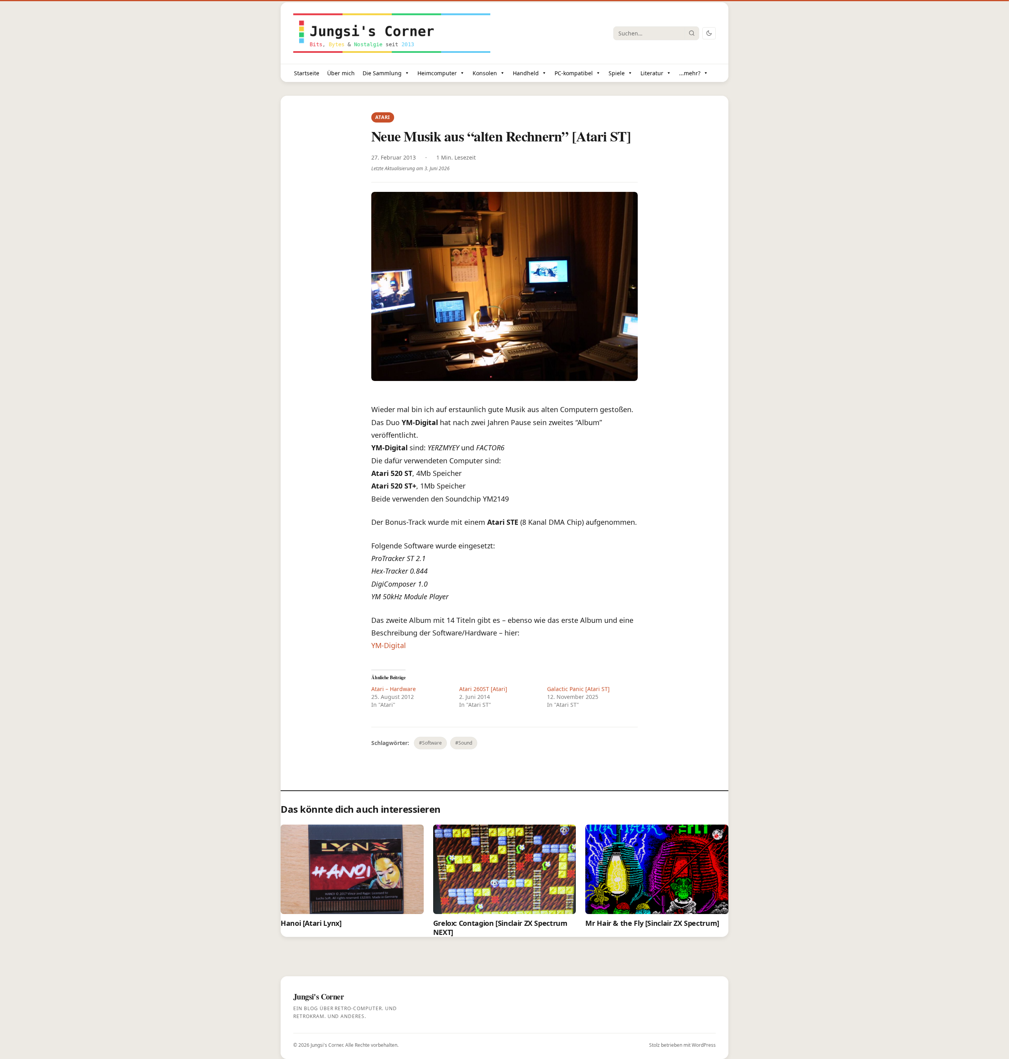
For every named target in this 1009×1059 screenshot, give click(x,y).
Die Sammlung (382, 73)
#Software (430, 742)
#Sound (463, 742)
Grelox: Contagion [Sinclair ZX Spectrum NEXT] (500, 927)
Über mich (341, 73)
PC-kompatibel (574, 73)
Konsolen (485, 73)
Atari (382, 117)
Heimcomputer (437, 73)
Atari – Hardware (393, 689)
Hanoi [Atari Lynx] (311, 923)
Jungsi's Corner (327, 1045)
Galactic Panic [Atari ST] (578, 689)
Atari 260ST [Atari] (483, 689)
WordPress (704, 1045)
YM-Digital (388, 645)
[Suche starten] (692, 33)
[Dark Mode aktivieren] (709, 33)
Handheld (526, 73)
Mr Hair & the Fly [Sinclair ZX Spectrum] (652, 923)
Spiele (617, 73)
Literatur (651, 73)
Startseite (306, 73)
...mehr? (689, 73)
